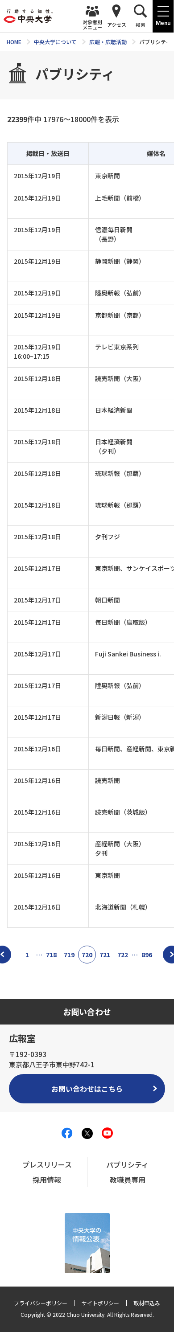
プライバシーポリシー (40, 1303)
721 (104, 954)
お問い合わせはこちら (87, 1088)
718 (51, 954)
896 (146, 954)
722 (122, 954)
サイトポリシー (100, 1303)
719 (69, 954)
